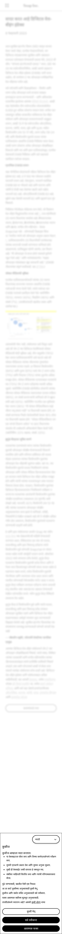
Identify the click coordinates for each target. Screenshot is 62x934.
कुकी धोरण (36, 902)
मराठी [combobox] (37, 839)
